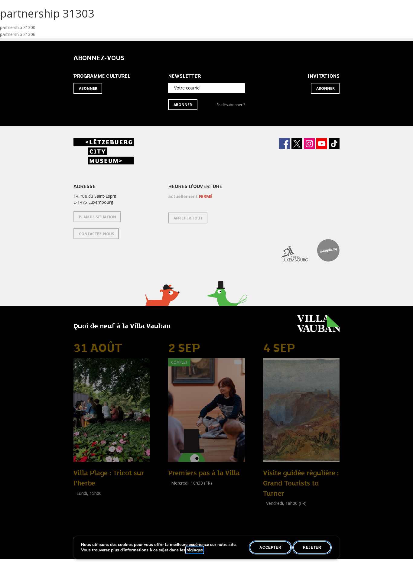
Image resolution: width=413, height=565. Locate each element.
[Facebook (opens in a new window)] (284, 143)
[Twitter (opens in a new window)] (296, 143)
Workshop (83, 500)
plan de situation (97, 216)
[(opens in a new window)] (290, 250)
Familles (195, 496)
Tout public (275, 517)
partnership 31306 (17, 34)
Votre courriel (187, 88)
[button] (161, 302)
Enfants (176, 496)
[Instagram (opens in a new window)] (309, 143)
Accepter (270, 547)
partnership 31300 (17, 27)
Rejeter (312, 547)
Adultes (82, 506)
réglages (195, 550)
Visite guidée (180, 489)
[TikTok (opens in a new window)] (334, 143)
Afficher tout (188, 218)
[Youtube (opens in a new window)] (321, 143)
